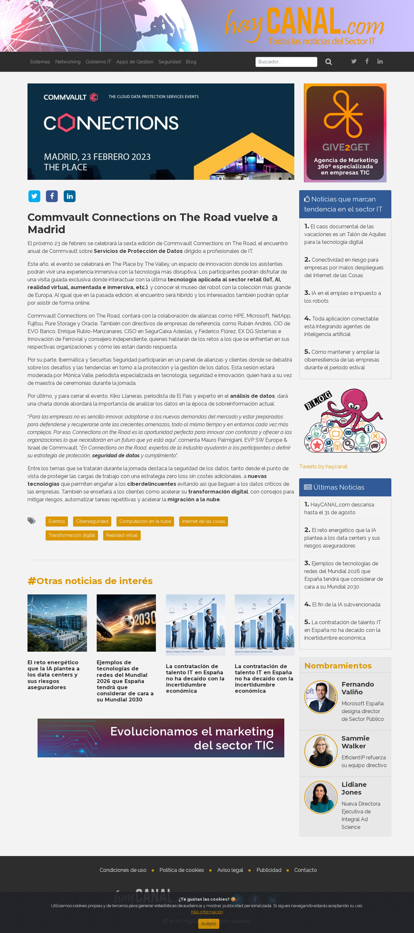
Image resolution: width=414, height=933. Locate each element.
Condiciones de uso (123, 870)
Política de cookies (181, 870)
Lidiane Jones (354, 788)
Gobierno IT (98, 61)
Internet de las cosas (203, 521)
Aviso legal (230, 870)
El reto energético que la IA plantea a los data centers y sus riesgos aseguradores (53, 674)
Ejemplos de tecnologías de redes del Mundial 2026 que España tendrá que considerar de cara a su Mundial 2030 (125, 681)
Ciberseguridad (92, 521)
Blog (191, 61)
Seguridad (169, 61)
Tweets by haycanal (323, 466)
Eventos (57, 521)
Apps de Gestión (134, 61)
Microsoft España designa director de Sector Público (363, 711)
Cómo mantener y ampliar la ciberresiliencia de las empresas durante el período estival (341, 360)
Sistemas (40, 61)
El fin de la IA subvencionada (346, 605)
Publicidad (268, 870)
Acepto (208, 923)
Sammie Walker (356, 742)
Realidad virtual (122, 535)
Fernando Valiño (358, 688)
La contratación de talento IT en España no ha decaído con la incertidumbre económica (195, 678)
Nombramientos (338, 665)
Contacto (305, 870)
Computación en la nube (145, 521)
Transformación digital (72, 535)
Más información (207, 911)
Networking (68, 61)
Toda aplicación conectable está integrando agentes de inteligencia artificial (341, 326)
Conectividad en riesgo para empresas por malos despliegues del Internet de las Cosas (344, 267)
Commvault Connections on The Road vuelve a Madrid (152, 223)
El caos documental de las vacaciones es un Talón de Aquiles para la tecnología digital (345, 234)
